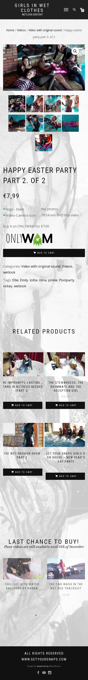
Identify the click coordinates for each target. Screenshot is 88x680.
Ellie (15, 280)
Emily (24, 280)
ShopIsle (32, 666)
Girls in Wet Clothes (32, 8)
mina (42, 280)
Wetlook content (32, 14)
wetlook (9, 272)
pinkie (53, 280)
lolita (33, 280)
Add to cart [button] (24, 405)
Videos (21, 30)
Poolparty (66, 280)
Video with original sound (45, 30)
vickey (7, 286)
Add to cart (46, 253)
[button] (75, 51)
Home (10, 30)
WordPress (55, 666)
